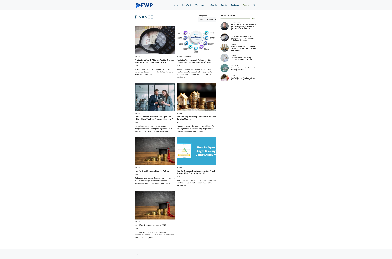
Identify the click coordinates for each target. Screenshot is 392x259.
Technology (200, 5)
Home (175, 5)
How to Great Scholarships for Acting (152, 171)
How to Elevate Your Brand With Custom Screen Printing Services (243, 79)
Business (235, 5)
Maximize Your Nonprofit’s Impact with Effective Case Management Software (194, 61)
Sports (224, 5)
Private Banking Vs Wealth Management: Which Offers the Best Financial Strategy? (154, 118)
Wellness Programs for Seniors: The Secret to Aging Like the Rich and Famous (243, 48)
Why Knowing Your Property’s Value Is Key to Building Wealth (196, 118)
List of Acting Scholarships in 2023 (150, 225)
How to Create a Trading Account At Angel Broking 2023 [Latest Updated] (196, 172)
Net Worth (186, 5)
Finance (246, 5)
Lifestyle (213, 5)
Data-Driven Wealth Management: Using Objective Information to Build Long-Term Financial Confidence (243, 27)
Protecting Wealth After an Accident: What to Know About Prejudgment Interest (154, 61)
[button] (254, 5)
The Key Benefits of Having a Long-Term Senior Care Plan (242, 58)
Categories (202, 16)
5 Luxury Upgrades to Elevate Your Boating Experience (244, 69)
